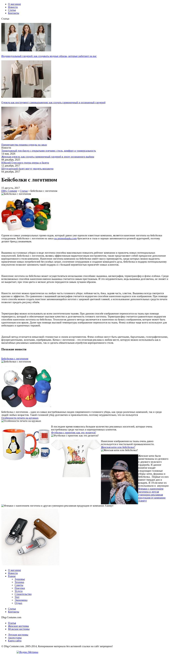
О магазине (14, 570)
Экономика (21, 600)
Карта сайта (14, 640)
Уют (17, 597)
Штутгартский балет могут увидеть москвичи (27, 168)
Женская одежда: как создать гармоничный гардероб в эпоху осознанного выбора (47, 156)
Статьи (12, 608)
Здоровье (20, 579)
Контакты (13, 611)
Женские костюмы (18, 626)
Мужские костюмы (19, 629)
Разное (12, 576)
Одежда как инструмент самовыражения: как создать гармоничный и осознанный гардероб (53, 102)
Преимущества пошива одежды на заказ (24, 144)
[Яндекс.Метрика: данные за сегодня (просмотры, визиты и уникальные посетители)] (27, 652)
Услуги (19, 591)
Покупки (20, 588)
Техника (19, 582)
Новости (13, 573)
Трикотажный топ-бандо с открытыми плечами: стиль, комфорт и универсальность (48, 150)
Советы (19, 585)
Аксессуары (15, 637)
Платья (12, 623)
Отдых (18, 603)
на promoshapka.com (65, 238)
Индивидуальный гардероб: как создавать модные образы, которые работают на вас (49, 56)
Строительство (23, 594)
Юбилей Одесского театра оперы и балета (25, 162)
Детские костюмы (18, 634)
